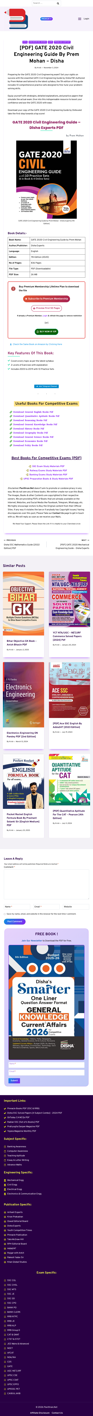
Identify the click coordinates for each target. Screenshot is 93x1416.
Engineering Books (37, 42)
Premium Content (62, 42)
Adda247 (11, 1248)
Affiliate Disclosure (40, 1413)
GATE (50, 42)
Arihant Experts (15, 1212)
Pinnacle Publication (17, 1235)
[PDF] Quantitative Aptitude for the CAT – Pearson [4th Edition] (69, 815)
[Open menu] (79, 18)
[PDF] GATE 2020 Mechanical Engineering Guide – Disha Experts (72, 544)
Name (8, 907)
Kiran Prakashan (15, 1216)
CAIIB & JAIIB (13, 1393)
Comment (9, 867)
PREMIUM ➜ (46, 19)
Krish (39, 68)
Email (38, 907)
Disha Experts (14, 1226)
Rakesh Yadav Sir (15, 1257)
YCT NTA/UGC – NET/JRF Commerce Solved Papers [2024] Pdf (67, 636)
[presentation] (23, 604)
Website (68, 907)
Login (45, 316)
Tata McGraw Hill (15, 1239)
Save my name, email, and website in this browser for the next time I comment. (41, 914)
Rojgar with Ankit (15, 1253)
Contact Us (57, 1413)
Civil (25, 42)
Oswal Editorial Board (17, 1221)
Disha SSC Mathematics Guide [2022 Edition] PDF (22, 544)
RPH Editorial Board (17, 1244)
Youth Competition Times (19, 1230)
